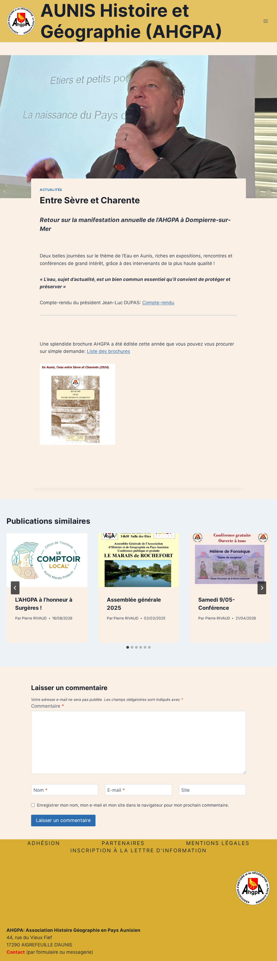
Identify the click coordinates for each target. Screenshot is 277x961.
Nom (41, 790)
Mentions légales (218, 843)
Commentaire (47, 706)
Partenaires (123, 843)
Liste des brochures (108, 351)
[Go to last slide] (15, 587)
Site (185, 790)
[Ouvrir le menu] (265, 21)
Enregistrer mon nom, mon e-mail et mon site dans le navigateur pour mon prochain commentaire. (133, 805)
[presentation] (46, 560)
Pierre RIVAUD (34, 618)
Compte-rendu (158, 302)
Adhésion (43, 843)
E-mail (116, 790)
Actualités (51, 190)
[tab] (127, 647)
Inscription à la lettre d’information (138, 850)
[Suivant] (262, 587)
